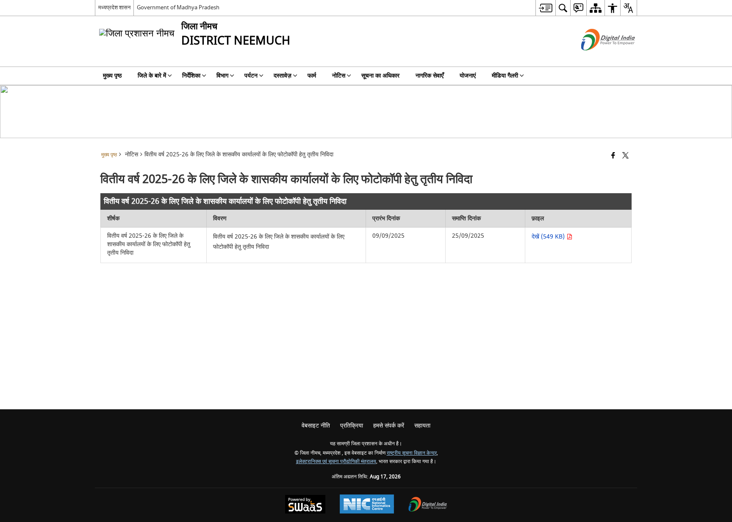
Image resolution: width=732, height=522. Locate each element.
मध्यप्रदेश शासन (114, 7)
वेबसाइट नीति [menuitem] (316, 425)
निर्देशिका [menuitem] (191, 75)
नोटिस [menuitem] (338, 75)
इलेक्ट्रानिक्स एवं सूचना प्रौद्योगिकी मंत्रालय (336, 461)
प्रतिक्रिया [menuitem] (351, 425)
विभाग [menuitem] (222, 75)
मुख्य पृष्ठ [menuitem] (112, 75)
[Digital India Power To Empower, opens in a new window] (428, 505)
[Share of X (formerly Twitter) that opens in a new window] (625, 156)
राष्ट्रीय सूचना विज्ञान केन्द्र (412, 453)
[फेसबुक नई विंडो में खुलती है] (613, 156)
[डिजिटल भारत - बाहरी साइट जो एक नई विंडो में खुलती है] (597, 57)
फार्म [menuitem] (312, 75)
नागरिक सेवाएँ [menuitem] (430, 75)
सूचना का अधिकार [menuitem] (380, 75)
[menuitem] (545, 8)
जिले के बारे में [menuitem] (152, 75)
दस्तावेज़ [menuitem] (282, 75)
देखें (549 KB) (549, 236)
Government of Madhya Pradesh (178, 7)
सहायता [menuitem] (422, 425)
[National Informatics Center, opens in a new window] (366, 505)
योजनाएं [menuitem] (468, 75)
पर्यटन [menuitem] (251, 75)
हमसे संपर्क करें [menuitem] (388, 425)
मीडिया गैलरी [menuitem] (505, 75)
